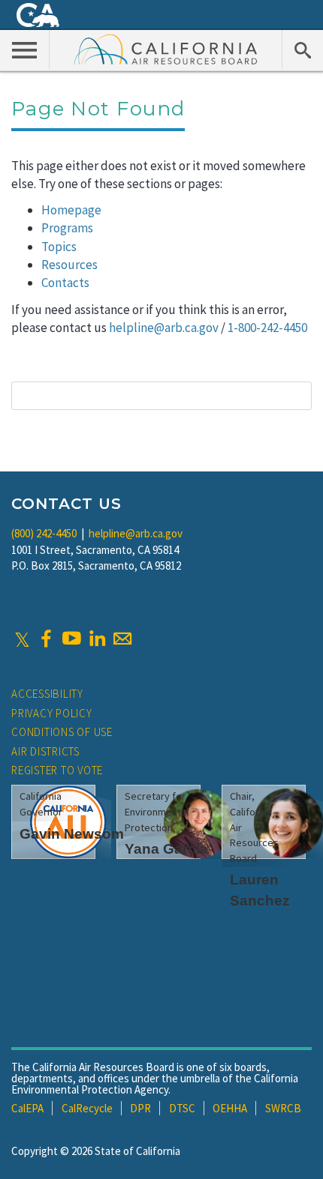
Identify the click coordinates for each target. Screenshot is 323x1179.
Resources (69, 264)
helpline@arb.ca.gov (164, 327)
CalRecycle (87, 1108)
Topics (59, 246)
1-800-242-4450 (267, 327)
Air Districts (45, 751)
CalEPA (27, 1108)
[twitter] (22, 638)
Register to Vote (57, 770)
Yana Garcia (166, 849)
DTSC (182, 1108)
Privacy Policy (51, 713)
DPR (140, 1108)
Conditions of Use (62, 732)
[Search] (302, 49)
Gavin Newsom (72, 834)
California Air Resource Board (166, 48)
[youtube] (71, 638)
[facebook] (46, 638)
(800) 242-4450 (44, 533)
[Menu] (25, 49)
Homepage (71, 210)
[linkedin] (97, 638)
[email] (122, 638)
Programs (67, 228)
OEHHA (230, 1108)
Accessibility (47, 694)
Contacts (65, 282)
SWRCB (283, 1108)
